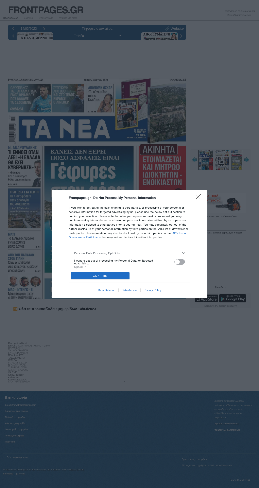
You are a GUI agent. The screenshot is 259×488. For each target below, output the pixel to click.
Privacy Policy (152, 290)
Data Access (129, 290)
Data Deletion (106, 290)
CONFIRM (100, 275)
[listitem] (129, 253)
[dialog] (129, 244)
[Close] (199, 198)
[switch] (179, 262)
